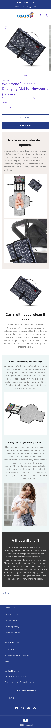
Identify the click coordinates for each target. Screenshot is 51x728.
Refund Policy (11, 621)
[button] (3, 15)
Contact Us (10, 649)
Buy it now (25, 125)
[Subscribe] (41, 698)
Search (8, 661)
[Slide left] (20, 76)
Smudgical (29, 725)
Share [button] (7, 593)
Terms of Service (12, 633)
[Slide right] (31, 76)
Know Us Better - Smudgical (17, 655)
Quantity (5, 102)
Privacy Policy (11, 615)
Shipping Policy (12, 627)
